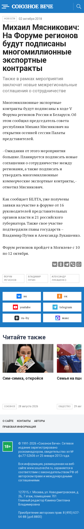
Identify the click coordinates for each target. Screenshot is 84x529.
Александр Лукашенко (59, 278)
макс (65, 318)
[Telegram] (66, 264)
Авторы (39, 421)
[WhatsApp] (78, 264)
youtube (25, 307)
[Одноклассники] (60, 264)
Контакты (24, 421)
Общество (64, 406)
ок (65, 296)
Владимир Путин (34, 278)
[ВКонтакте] (54, 264)
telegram (65, 307)
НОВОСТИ (9, 18)
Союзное (9, 406)
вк (25, 296)
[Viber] (72, 264)
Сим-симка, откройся (23, 378)
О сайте (8, 421)
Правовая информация (19, 426)
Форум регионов (10, 278)
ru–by (25, 318)
